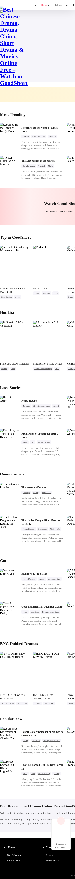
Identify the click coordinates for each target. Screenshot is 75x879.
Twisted (41, 166)
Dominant (46, 492)
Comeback (42, 529)
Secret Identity (44, 442)
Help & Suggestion (54, 860)
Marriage (46, 293)
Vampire (52, 136)
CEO (56, 293)
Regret (56, 406)
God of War (55, 529)
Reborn (26, 136)
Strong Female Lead (41, 406)
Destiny (4, 368)
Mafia (50, 166)
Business (49, 855)
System (37, 703)
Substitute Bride (38, 136)
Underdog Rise (54, 579)
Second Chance (29, 579)
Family (36, 492)
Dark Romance (29, 166)
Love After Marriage (43, 368)
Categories (60, 4)
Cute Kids (35, 612)
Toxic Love (22, 703)
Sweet (17, 297)
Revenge (26, 406)
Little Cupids (6, 297)
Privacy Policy (13, 860)
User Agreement (14, 855)
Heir (32, 442)
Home (44, 4)
